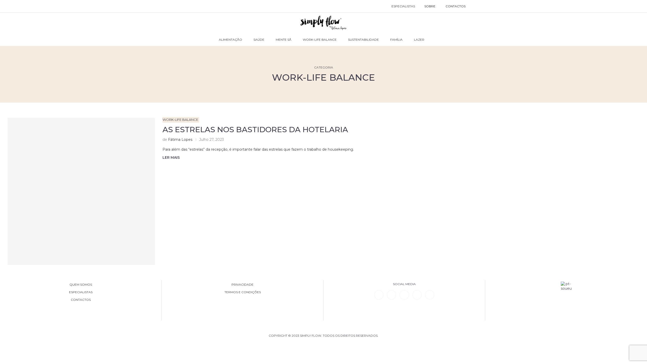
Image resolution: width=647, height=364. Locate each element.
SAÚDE (258, 39)
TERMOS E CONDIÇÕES (242, 292)
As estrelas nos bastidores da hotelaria (256, 129)
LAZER (419, 39)
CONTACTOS (456, 6)
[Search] (475, 6)
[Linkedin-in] (378, 294)
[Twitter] (429, 294)
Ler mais (171, 157)
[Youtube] (417, 294)
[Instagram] (404, 294)
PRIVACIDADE (242, 284)
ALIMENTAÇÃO (230, 39)
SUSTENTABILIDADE (363, 39)
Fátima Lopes (180, 139)
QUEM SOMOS (81, 284)
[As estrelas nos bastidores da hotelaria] (81, 191)
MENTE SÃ (283, 39)
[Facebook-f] (391, 294)
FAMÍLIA (396, 39)
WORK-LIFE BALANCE (320, 39)
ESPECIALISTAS (403, 6)
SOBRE (429, 6)
